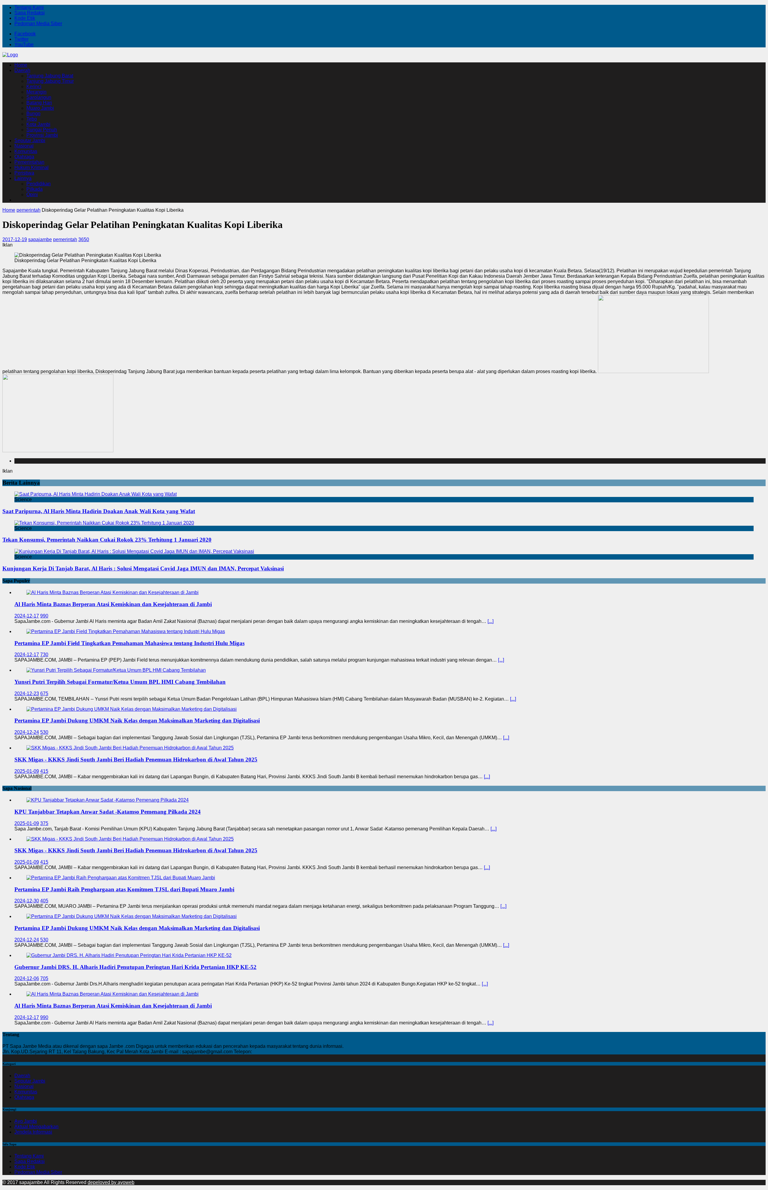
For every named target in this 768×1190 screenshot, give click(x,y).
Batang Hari (39, 102)
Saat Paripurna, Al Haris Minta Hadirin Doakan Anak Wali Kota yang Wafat (98, 511)
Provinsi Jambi (42, 135)
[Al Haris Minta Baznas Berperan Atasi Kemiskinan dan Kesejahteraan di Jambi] (112, 592)
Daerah (22, 70)
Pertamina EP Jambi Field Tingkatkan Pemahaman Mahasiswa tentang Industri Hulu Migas (129, 643)
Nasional (24, 145)
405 (44, 900)
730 (44, 654)
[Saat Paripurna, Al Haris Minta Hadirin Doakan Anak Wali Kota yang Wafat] (95, 494)
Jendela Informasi (33, 1132)
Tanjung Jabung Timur (50, 81)
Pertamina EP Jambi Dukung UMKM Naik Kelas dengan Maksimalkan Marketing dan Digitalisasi (137, 720)
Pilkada (34, 189)
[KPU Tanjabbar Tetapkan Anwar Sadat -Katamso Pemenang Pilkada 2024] (107, 800)
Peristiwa (24, 172)
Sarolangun (38, 97)
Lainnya (23, 178)
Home (20, 64)
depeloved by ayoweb (111, 1182)
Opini (32, 194)
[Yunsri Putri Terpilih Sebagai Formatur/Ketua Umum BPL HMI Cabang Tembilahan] (116, 670)
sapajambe (40, 239)
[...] (491, 621)
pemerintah (65, 239)
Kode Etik (24, 18)
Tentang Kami (29, 7)
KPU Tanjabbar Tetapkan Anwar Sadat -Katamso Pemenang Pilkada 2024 (107, 812)
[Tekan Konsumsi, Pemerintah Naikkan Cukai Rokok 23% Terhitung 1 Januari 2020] (104, 522)
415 (44, 771)
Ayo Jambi (25, 1121)
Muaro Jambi (40, 108)
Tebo (31, 118)
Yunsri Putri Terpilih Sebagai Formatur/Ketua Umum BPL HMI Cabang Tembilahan (120, 682)
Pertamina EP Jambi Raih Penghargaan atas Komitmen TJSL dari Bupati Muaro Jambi (124, 889)
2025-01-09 (26, 771)
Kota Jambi (38, 124)
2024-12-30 (26, 900)
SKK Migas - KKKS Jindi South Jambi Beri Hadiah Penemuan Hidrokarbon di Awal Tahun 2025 (135, 759)
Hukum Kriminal (31, 167)
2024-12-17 (26, 615)
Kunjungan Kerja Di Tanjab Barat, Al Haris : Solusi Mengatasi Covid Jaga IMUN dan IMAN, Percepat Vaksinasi (143, 568)
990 (44, 615)
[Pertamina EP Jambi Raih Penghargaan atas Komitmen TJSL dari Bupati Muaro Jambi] (120, 877)
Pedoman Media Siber (38, 23)
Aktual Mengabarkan (36, 1126)
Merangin (36, 91)
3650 (83, 239)
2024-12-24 (26, 732)
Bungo (33, 113)
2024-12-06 (26, 978)
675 (44, 693)
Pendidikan (38, 183)
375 (44, 823)
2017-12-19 (14, 239)
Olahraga (24, 156)
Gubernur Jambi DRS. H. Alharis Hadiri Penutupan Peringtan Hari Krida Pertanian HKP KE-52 (135, 967)
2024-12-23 (26, 693)
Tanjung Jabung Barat (49, 75)
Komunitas (25, 151)
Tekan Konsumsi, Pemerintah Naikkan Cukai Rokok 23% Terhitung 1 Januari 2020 (107, 540)
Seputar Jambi (29, 140)
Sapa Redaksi (29, 12)
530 (44, 732)
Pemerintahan (29, 162)
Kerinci (33, 86)
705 (44, 978)
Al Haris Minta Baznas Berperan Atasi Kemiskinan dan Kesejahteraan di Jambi (113, 604)
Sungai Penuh (41, 129)
